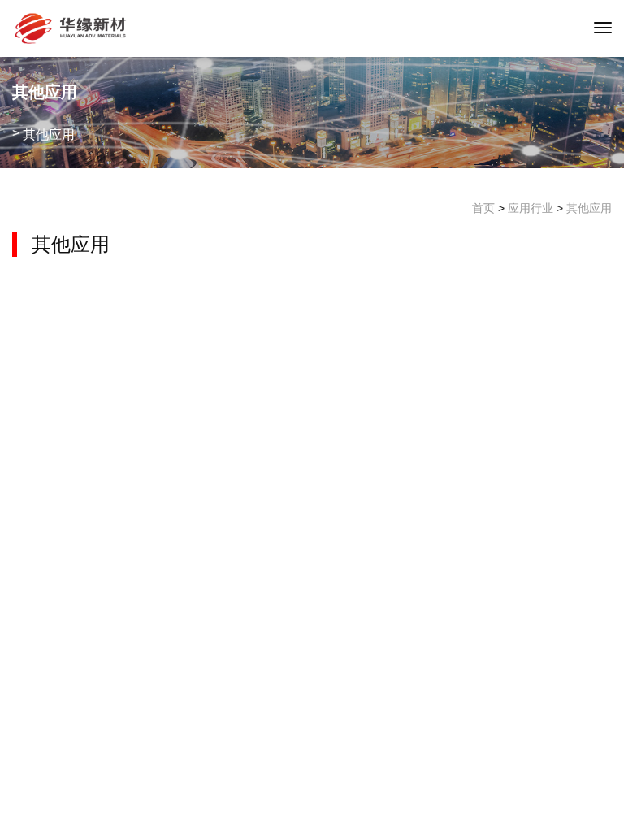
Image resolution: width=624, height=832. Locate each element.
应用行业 (530, 208)
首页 (483, 208)
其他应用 (589, 208)
